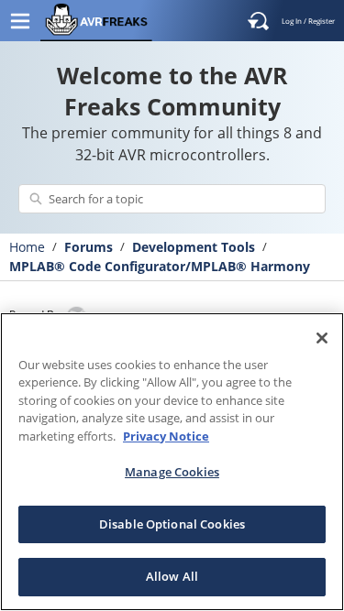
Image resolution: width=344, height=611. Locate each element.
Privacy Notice (166, 436)
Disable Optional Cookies (172, 524)
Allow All (172, 576)
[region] (172, 461)
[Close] (322, 338)
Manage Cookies (172, 472)
